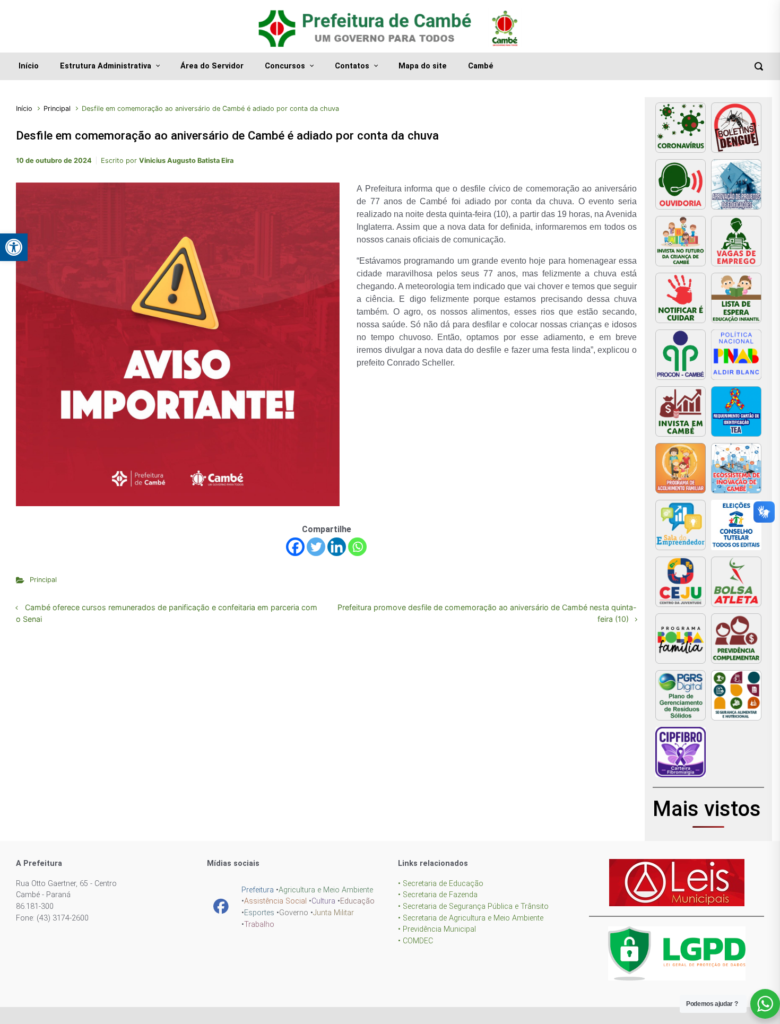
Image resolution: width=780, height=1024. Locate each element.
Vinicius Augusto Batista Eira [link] (186, 160)
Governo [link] (293, 912)
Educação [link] (357, 901)
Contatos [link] (352, 66)
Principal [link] (57, 108)
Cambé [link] (480, 66)
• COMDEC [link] (415, 940)
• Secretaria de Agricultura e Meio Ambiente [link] (470, 918)
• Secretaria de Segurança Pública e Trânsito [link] (473, 906)
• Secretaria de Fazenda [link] (438, 894)
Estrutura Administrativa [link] (105, 66)
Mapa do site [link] (422, 66)
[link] (14, 247)
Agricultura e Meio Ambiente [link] (326, 890)
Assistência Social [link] (275, 901)
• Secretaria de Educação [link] (440, 883)
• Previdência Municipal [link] (437, 929)
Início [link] (29, 66)
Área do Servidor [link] (212, 66)
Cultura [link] (323, 901)
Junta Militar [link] (333, 912)
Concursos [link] (285, 66)
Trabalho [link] (259, 924)
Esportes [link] (259, 912)
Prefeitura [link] (257, 890)
